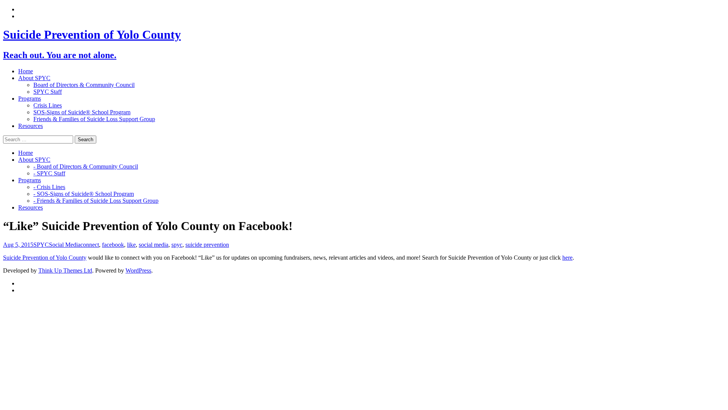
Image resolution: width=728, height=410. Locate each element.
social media (153, 244)
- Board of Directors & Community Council (85, 166)
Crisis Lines (47, 105)
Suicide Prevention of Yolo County (44, 257)
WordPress (138, 270)
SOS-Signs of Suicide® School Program (81, 112)
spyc (176, 244)
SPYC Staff (47, 91)
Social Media (64, 244)
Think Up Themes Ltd (65, 270)
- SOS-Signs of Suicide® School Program (83, 194)
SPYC (41, 244)
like (131, 244)
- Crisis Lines (49, 187)
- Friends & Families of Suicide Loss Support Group (95, 200)
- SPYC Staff (49, 173)
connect (89, 244)
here (567, 257)
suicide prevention (207, 244)
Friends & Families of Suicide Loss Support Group (94, 119)
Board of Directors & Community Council (84, 85)
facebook (113, 244)
